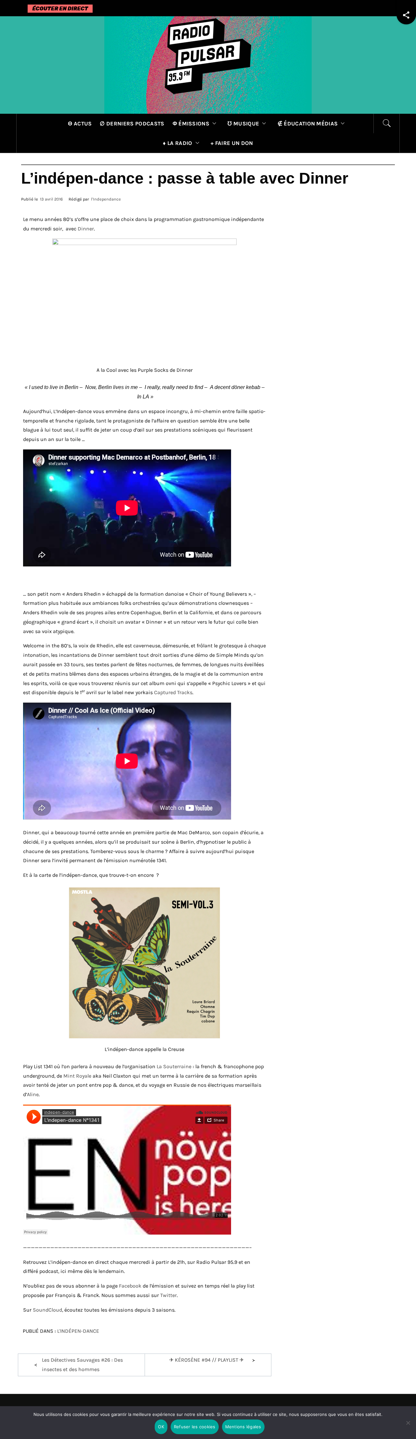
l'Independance (106, 199)
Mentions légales (243, 1426)
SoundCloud (47, 1310)
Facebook (130, 1286)
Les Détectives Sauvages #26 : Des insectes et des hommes (82, 1364)
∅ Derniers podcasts (132, 123)
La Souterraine (174, 1066)
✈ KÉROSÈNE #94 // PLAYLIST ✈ (206, 1360)
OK (161, 1426)
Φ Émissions (191, 123)
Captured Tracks (173, 692)
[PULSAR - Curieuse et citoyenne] (208, 64)
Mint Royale (78, 1076)
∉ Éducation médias (308, 123)
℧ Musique (243, 123)
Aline (33, 1094)
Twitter (168, 1295)
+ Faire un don (232, 143)
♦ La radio (177, 143)
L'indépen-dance (78, 1331)
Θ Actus (80, 123)
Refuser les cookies (194, 1426)
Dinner (86, 229)
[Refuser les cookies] (408, 1427)
